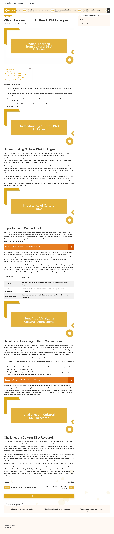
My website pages (10, 525)
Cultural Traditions (86, 20)
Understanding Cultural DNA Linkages (16, 74)
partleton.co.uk (13, 3)
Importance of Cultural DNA (13, 76)
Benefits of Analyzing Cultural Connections (18, 78)
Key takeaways (11, 72)
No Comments (27, 23)
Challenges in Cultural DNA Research (16, 80)
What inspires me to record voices (27, 10)
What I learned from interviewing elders (57, 509)
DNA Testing (8, 16)
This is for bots (8, 527)
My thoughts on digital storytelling (54, 10)
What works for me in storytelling (22, 509)
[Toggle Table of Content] (29, 69)
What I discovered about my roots (82, 10)
